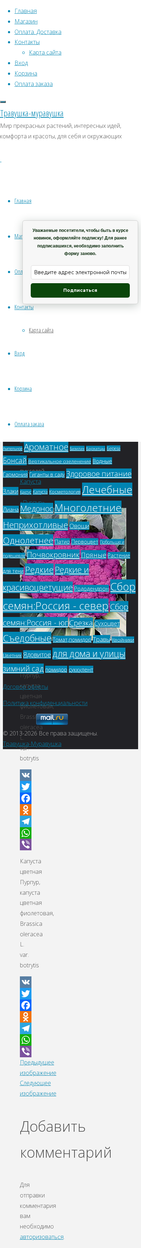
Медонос (36, 508)
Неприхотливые (35, 525)
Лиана (11, 509)
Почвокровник (53, 554)
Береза (113, 448)
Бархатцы (95, 448)
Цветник (12, 655)
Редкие (39, 569)
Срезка (81, 623)
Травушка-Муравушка (32, 744)
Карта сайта (41, 330)
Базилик (77, 448)
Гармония (15, 474)
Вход (19, 353)
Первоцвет (84, 541)
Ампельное (12, 448)
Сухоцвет (107, 623)
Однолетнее (28, 540)
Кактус (25, 492)
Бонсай (15, 460)
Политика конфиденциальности (45, 703)
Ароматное (46, 447)
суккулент (81, 669)
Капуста (40, 492)
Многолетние (88, 507)
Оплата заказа (29, 424)
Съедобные (27, 638)
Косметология (65, 491)
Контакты (24, 307)
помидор (56, 669)
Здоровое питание (99, 473)
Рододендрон (91, 588)
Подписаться (80, 290)
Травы (101, 639)
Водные (102, 461)
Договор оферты (25, 687)
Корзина (23, 388)
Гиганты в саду (47, 474)
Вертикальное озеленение (59, 461)
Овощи (79, 526)
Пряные (93, 554)
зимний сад (23, 669)
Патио (62, 541)
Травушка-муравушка (32, 113)
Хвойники (123, 639)
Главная (22, 201)
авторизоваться (42, 1237)
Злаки (10, 491)
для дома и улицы (88, 654)
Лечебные (107, 489)
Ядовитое (37, 654)
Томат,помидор (72, 639)
